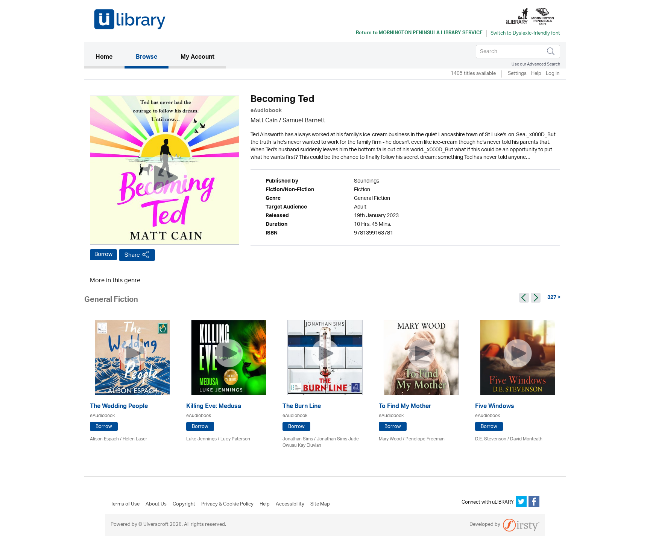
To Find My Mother (405, 407)
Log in (552, 74)
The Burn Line (301, 407)
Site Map (320, 504)
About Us (156, 504)
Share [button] (132, 255)
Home (110, 57)
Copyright (184, 504)
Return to (419, 33)
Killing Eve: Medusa (213, 407)
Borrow (103, 254)
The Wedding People (119, 407)
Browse (146, 58)
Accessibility (290, 504)
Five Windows (494, 407)
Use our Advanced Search (536, 64)
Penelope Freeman (425, 439)
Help (536, 74)
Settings (517, 74)
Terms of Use (125, 504)
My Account (197, 58)
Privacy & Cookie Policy (227, 504)
